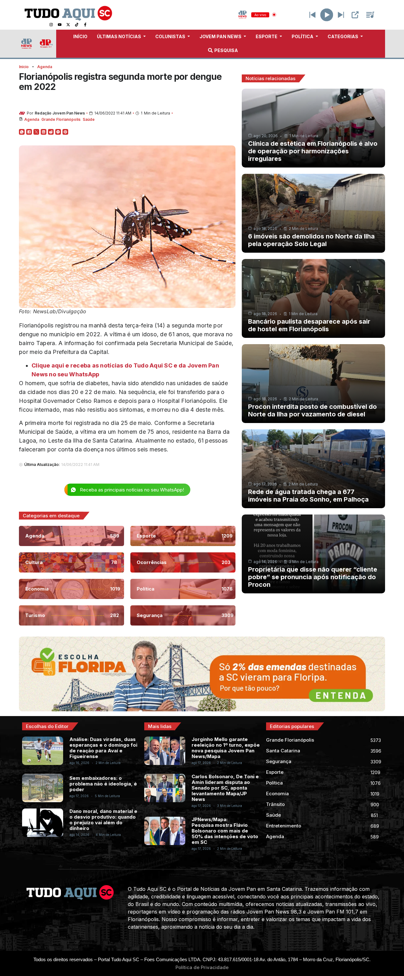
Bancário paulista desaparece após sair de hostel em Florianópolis (309, 325)
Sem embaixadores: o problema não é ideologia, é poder (103, 783)
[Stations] (370, 15)
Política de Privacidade (202, 967)
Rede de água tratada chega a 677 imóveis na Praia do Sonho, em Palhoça (308, 495)
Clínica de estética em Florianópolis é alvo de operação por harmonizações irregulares (312, 151)
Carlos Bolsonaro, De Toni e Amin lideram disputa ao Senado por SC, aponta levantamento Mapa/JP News (225, 787)
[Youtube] (60, 24)
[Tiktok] (77, 24)
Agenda (44, 66)
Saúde (89, 119)
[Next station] (312, 15)
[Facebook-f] (85, 24)
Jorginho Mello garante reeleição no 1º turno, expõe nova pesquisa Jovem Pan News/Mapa (226, 747)
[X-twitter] (68, 24)
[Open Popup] (355, 15)
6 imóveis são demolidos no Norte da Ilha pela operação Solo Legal (311, 240)
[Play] (327, 15)
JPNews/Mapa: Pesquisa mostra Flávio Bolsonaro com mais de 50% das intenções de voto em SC (225, 830)
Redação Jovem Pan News (60, 113)
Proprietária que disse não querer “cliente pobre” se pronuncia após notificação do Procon (312, 577)
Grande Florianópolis (60, 119)
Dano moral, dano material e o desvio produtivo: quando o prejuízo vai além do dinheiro (103, 819)
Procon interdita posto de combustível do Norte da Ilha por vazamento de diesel (312, 410)
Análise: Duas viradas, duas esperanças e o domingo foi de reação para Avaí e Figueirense (103, 747)
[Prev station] (341, 15)
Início (24, 66)
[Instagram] (51, 24)
